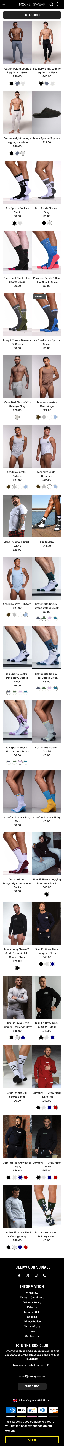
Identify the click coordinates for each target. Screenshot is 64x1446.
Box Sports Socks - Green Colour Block (47, 605)
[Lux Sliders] (46, 516)
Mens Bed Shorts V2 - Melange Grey (17, 404)
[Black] (11, 83)
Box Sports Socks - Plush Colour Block (17, 749)
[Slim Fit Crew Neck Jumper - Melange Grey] (17, 997)
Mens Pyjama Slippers (46, 138)
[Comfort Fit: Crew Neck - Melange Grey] (17, 1206)
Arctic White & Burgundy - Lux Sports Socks (17, 883)
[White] (22, 83)
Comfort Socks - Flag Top (17, 819)
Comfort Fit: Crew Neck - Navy (17, 1164)
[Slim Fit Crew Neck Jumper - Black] (46, 997)
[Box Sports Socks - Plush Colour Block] (17, 721)
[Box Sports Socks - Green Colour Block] (46, 578)
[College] (43, 417)
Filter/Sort (32, 15)
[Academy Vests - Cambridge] (46, 376)
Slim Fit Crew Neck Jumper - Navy (46, 951)
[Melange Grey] (17, 417)
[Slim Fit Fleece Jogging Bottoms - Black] (46, 853)
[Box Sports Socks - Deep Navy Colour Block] (17, 647)
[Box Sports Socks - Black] (17, 182)
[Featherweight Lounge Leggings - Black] (46, 42)
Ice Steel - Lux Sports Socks (47, 342)
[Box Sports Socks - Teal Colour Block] (46, 647)
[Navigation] (4, 4)
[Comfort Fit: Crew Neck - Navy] (17, 1136)
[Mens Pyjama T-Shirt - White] (17, 516)
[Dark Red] (55, 1107)
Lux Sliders (47, 541)
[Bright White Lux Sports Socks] (17, 1066)
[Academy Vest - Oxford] (17, 578)
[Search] (51, 4)
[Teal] (55, 619)
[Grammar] (49, 417)
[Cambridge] (38, 417)
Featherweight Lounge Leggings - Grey (17, 70)
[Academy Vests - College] (17, 446)
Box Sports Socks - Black (17, 210)
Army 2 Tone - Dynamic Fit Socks (17, 342)
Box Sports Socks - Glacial (47, 749)
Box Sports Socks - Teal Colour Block (47, 675)
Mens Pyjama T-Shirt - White (17, 543)
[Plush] (49, 619)
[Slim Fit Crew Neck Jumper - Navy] (46, 923)
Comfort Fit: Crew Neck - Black (47, 1164)
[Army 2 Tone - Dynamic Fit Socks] (17, 314)
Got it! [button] (32, 1439)
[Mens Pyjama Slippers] (46, 112)
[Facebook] (19, 1275)
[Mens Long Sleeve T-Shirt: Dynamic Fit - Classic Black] (17, 923)
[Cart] (59, 4)
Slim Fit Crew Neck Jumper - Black (46, 1024)
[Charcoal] (38, 619)
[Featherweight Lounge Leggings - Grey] (17, 42)
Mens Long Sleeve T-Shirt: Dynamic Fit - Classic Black (17, 953)
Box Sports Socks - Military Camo (47, 1234)
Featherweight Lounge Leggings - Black (47, 70)
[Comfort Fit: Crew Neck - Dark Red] (46, 1066)
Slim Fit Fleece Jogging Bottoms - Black (47, 881)
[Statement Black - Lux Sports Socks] (17, 252)
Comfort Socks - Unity (46, 817)
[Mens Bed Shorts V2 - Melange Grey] (17, 376)
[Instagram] (36, 1275)
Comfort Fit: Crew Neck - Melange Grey (17, 1234)
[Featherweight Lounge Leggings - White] (17, 112)
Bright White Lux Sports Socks (17, 1094)
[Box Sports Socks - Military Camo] (46, 1206)
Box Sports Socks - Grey (47, 210)
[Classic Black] (17, 968)
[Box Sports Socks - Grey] (46, 182)
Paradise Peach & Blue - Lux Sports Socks (46, 279)
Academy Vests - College (17, 473)
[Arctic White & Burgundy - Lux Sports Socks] (17, 853)
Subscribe (32, 1386)
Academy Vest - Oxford (17, 603)
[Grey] (17, 83)
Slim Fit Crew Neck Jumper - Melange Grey (17, 1024)
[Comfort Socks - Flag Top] (17, 791)
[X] (28, 1275)
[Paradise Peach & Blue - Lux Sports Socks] (46, 252)
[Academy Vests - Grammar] (46, 446)
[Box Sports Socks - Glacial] (46, 721)
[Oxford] (55, 417)
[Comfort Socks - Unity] (46, 791)
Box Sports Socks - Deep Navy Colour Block (17, 677)
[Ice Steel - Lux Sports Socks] (46, 314)
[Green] (43, 619)
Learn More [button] (25, 1430)
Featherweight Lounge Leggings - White (17, 140)
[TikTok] (45, 1275)
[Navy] (52, 964)
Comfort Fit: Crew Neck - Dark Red (47, 1094)
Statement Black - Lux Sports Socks (17, 279)
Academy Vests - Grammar (46, 473)
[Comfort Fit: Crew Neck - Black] (46, 1136)
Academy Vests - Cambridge (46, 404)
